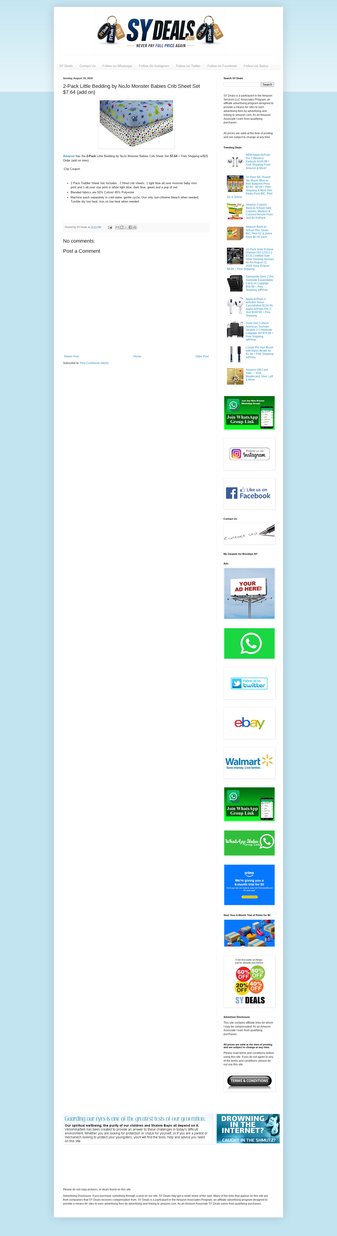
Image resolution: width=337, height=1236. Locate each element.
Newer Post (71, 356)
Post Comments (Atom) (94, 363)
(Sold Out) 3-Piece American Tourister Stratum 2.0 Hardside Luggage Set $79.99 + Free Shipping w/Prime (259, 331)
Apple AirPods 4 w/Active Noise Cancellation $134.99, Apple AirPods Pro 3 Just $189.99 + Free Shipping (259, 307)
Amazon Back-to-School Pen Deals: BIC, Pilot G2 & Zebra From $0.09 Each (259, 231)
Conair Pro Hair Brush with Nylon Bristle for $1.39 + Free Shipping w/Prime (259, 352)
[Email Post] (110, 227)
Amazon (69, 156)
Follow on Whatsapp (117, 66)
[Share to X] (126, 227)
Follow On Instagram (154, 66)
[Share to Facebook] (130, 227)
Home (137, 356)
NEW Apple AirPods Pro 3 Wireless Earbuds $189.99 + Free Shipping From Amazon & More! (258, 161)
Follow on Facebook (222, 66)
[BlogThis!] (121, 227)
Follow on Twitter (188, 66)
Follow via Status (256, 66)
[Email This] (117, 227)
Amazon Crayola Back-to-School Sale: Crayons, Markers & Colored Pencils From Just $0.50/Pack (259, 211)
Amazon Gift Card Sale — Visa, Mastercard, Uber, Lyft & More (259, 374)
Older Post (202, 356)
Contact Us (88, 66)
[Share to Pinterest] (135, 227)
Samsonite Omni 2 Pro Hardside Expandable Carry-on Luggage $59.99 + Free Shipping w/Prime (260, 283)
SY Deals (66, 66)
